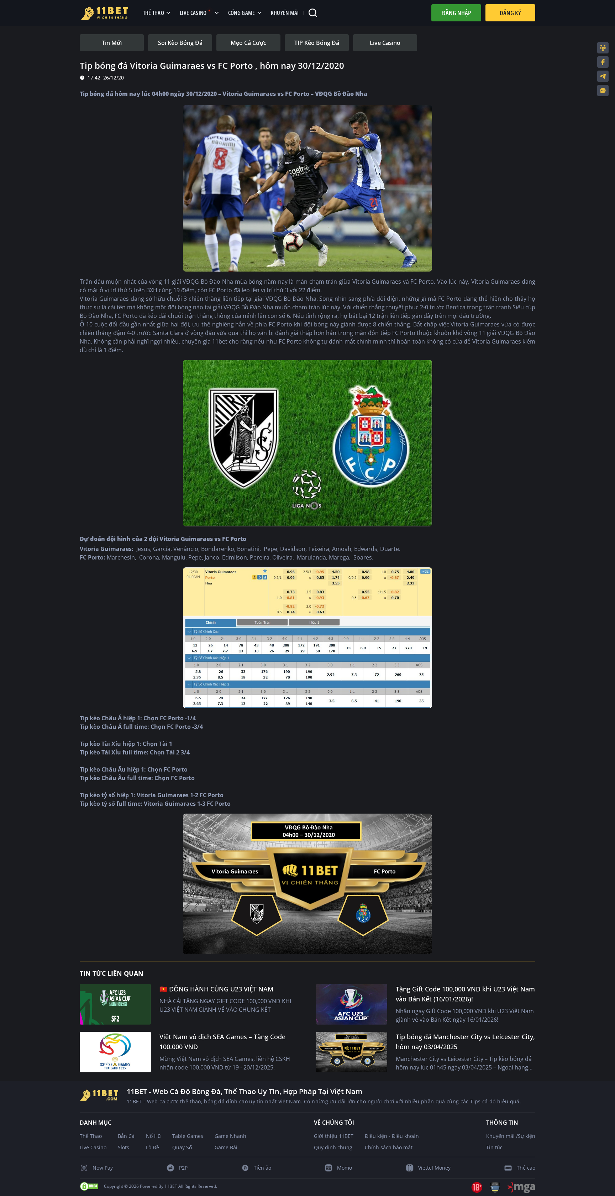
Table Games (187, 1136)
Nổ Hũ (153, 1136)
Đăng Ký (510, 13)
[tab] (112, 42)
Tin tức (494, 1147)
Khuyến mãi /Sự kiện (510, 1136)
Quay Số (182, 1147)
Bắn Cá (126, 1136)
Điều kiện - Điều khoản (392, 1136)
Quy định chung (333, 1147)
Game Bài (226, 1147)
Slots (123, 1147)
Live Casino (93, 1147)
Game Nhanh (230, 1136)
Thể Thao (91, 1136)
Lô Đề (152, 1147)
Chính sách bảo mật (388, 1147)
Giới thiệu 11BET (333, 1136)
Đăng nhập (456, 13)
